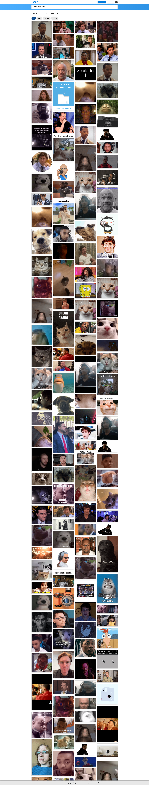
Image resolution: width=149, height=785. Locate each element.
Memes (55, 18)
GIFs (39, 18)
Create (102, 2)
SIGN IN (111, 2)
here (102, 783)
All (33, 18)
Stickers (46, 18)
